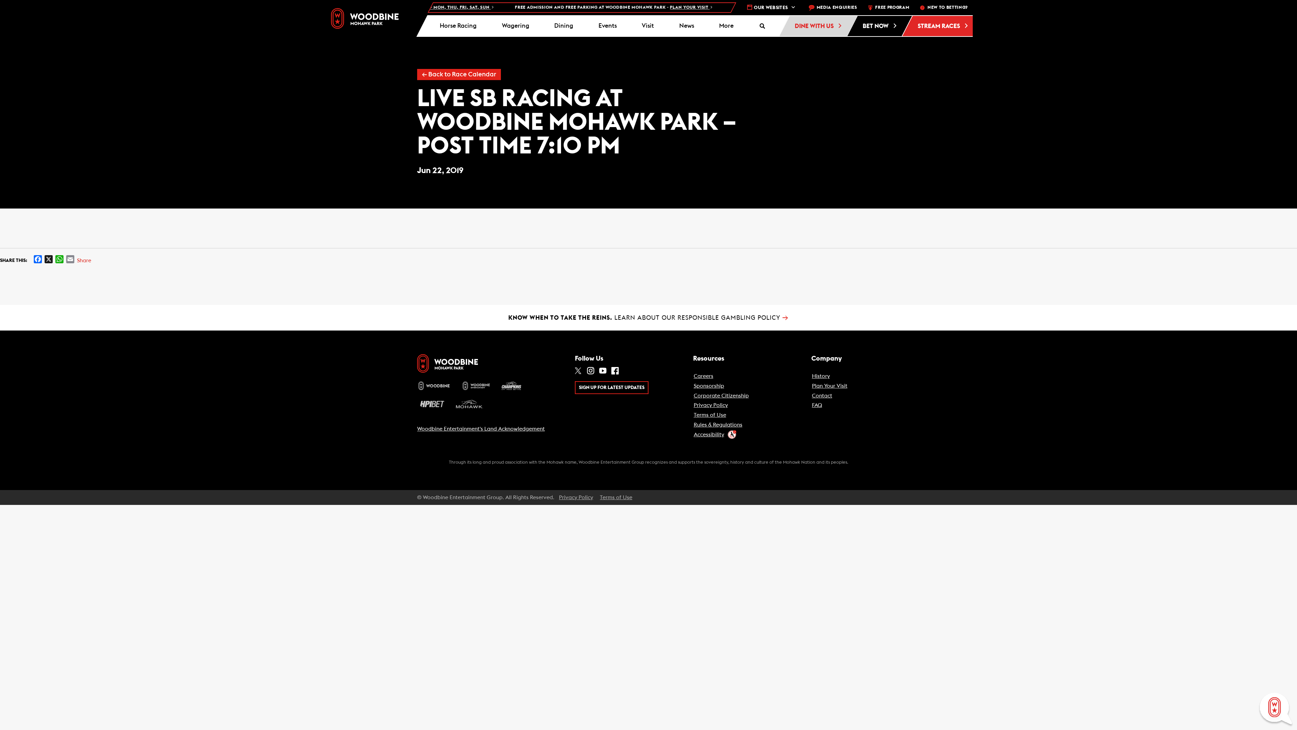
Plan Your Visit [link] (829, 386)
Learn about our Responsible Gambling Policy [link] (648, 318)
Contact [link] (822, 395)
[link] (365, 18)
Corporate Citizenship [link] (721, 395)
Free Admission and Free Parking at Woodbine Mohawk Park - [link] (588, 7)
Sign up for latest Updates (611, 387)
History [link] (821, 376)
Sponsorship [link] (709, 386)
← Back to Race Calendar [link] (459, 74)
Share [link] (84, 260)
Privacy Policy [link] (711, 405)
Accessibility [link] (709, 434)
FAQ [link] (817, 405)
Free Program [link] (892, 7)
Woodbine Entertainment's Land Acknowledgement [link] (481, 429)
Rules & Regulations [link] (718, 425)
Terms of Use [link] (710, 415)
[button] (726, 26)
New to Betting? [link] (947, 7)
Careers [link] (703, 376)
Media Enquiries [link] (837, 7)
